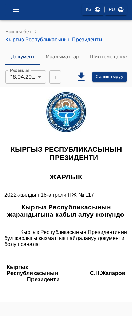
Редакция (19, 70)
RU (112, 9)
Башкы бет (18, 32)
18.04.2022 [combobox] (24, 77)
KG (89, 9)
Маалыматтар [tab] (62, 57)
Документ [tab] (23, 57)
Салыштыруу (109, 76)
